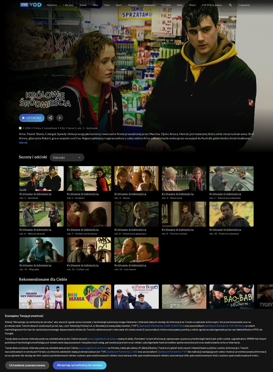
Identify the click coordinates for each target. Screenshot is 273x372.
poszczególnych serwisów (102, 338)
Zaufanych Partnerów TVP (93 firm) (224, 325)
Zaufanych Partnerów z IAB (121, 351)
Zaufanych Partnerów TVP (172, 351)
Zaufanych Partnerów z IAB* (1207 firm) (161, 325)
